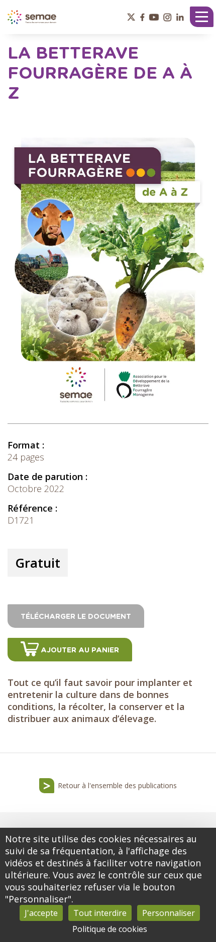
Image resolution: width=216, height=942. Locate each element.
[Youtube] (154, 17)
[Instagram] (167, 17)
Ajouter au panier (80, 650)
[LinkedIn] (180, 17)
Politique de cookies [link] (109, 928)
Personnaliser (168, 912)
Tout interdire (100, 912)
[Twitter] (131, 17)
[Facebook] (142, 17)
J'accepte (41, 912)
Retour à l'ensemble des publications (117, 785)
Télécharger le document (76, 616)
